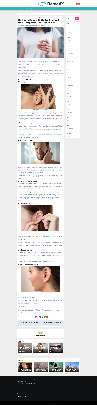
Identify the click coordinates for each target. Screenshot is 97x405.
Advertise (74, 403)
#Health (47, 25)
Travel (68, 125)
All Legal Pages (53, 403)
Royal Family (69, 112)
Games (68, 80)
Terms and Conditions (67, 403)
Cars (68, 45)
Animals (68, 26)
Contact (78, 403)
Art (67, 29)
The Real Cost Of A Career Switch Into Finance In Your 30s (56, 370)
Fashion (68, 69)
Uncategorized (70, 128)
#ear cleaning (37, 25)
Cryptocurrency (70, 53)
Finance (68, 72)
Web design (69, 133)
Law (68, 88)
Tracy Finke (38, 349)
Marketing (69, 96)
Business (68, 37)
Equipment (69, 64)
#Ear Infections (43, 25)
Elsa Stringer (54, 349)
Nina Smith (23, 25)
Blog (68, 34)
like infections (50, 295)
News (68, 106)
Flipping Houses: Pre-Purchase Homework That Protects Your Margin (25, 370)
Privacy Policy (59, 403)
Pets (68, 109)
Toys (68, 122)
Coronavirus (69, 50)
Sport (68, 114)
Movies (68, 98)
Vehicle (68, 130)
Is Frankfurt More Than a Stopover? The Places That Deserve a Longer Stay (72, 370)
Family (68, 66)
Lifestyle (68, 90)
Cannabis (69, 42)
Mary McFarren (23, 349)
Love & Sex (69, 93)
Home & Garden (70, 85)
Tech (68, 117)
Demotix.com (21, 396)
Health (40, 17)
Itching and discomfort (22, 167)
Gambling (69, 77)
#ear (34, 25)
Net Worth (69, 104)
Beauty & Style (70, 32)
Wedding (68, 136)
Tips (68, 120)
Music (68, 101)
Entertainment (70, 61)
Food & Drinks (69, 74)
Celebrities (69, 48)
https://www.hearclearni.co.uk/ (56, 115)
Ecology (68, 56)
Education (69, 58)
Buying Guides (70, 40)
